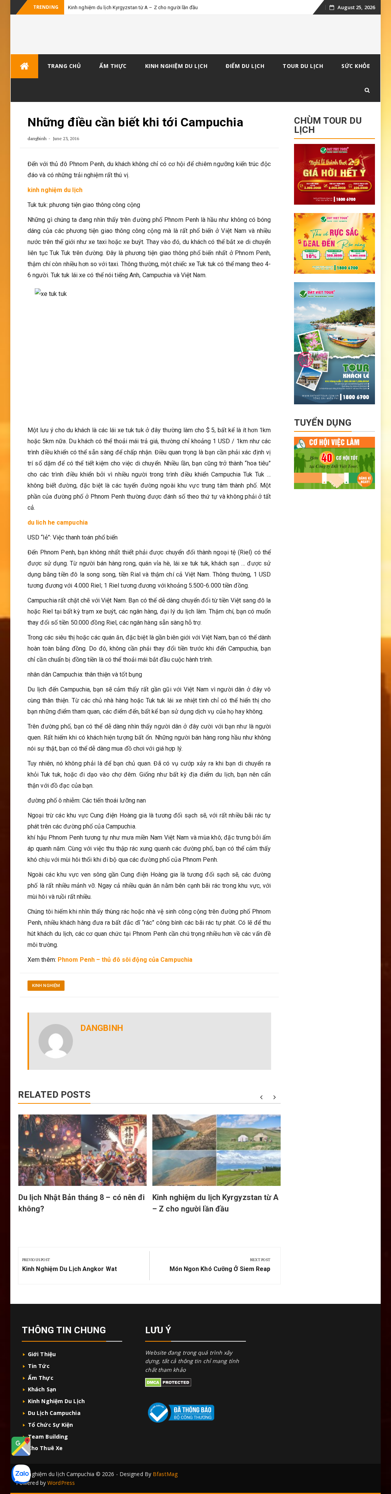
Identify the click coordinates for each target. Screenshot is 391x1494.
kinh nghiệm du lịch (54, 190)
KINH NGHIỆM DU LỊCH (176, 65)
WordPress (61, 1482)
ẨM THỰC (113, 65)
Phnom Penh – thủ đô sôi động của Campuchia (125, 959)
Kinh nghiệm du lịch (56, 1401)
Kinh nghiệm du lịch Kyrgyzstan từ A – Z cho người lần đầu (133, 7)
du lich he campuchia (58, 522)
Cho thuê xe (45, 1448)
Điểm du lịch (245, 65)
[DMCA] (168, 1382)
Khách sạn (42, 1389)
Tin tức (39, 1366)
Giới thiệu (42, 1354)
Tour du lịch (303, 65)
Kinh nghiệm (46, 985)
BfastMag (165, 1474)
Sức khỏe (355, 65)
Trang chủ (64, 65)
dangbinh (37, 138)
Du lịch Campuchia (54, 1412)
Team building (48, 1436)
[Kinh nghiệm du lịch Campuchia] (24, 66)
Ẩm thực (40, 1377)
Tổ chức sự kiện (50, 1424)
